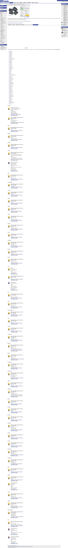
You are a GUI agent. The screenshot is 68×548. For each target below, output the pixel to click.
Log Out (63, 0)
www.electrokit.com (13, 488)
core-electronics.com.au (14, 113)
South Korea (11, 96)
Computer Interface (3, 21)
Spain (10, 97)
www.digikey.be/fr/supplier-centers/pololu (16, 139)
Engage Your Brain (3, 47)
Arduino (2, 20)
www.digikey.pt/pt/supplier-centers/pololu (16, 411)
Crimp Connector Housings (65, 28)
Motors (2, 35)
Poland (10, 87)
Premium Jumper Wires (65, 36)
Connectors (2, 22)
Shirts (1, 41)
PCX (22, 7)
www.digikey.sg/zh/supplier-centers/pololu (16, 429)
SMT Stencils (2, 9)
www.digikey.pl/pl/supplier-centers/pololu (16, 403)
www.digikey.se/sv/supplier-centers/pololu (16, 479)
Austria (10, 52)
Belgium (10, 53)
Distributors (23, 546)
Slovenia (10, 93)
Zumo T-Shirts (2, 42)
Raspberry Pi (2, 27)
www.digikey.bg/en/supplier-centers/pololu (16, 147)
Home (8, 546)
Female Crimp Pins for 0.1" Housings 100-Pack (65, 8)
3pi (1, 14)
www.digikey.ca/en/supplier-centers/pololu (16, 159)
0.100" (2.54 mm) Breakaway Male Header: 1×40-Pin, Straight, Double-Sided (66, 20)
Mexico (10, 81)
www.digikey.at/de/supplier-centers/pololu (16, 130)
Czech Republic (11, 58)
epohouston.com (13, 542)
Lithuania (10, 77)
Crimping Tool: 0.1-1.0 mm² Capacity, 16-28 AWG (66, 22)
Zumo (1, 17)
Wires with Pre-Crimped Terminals (66, 30)
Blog (12, 546)
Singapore (10, 91)
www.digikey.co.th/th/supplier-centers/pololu (17, 506)
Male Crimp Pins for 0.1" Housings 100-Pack (65, 10)
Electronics (1, 19)
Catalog (11, 2)
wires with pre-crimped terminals (23, 18)
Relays (2, 28)
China (10, 57)
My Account (60, 0)
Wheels (2, 40)
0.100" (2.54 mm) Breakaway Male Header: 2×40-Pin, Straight (66, 15)
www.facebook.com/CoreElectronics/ (16, 114)
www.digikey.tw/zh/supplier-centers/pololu (16, 497)
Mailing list (2, 45)
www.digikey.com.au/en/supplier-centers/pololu (17, 122)
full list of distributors (57, 49)
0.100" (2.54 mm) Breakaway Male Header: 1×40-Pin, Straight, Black (66, 12)
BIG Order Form (27, 546)
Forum (10, 546)
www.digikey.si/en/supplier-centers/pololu (16, 445)
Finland (10, 62)
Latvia (10, 76)
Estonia (10, 61)
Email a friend (12, 545)
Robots (1, 13)
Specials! (1, 12)
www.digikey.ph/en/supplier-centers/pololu (16, 395)
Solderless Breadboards (65, 34)
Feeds (15, 545)
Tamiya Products (3, 38)
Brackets (2, 32)
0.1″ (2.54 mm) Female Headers (65, 32)
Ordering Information (17, 546)
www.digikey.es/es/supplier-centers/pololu (16, 471)
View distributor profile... (14, 115)
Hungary (10, 68)
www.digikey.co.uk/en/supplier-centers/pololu (17, 516)
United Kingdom (11, 102)
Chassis (2, 33)
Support (14, 546)
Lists (21, 546)
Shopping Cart (65, 0)
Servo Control (2, 29)
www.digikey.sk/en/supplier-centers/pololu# (17, 437)
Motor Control (2, 25)
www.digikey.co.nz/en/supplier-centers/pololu (17, 377)
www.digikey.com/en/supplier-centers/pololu (17, 525)
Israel (10, 71)
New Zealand (11, 83)
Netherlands (11, 82)
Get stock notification (26, 8)
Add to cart (27, 15)
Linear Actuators (3, 34)
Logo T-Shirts (2, 43)
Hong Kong (10, 67)
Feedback (1, 5)
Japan (10, 73)
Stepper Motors (2, 37)
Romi (1, 16)
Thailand (10, 101)
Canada (10, 56)
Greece (10, 66)
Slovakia (10, 92)
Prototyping (2, 26)
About (29, 546)
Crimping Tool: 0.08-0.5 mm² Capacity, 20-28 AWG (65, 25)
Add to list (28, 16)
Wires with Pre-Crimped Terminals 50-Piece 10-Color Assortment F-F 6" (66, 6)
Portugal (10, 88)
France (10, 63)
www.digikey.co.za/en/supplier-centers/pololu (17, 454)
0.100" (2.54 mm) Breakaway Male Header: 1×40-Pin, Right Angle (66, 17)
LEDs (1, 24)
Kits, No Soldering (3, 18)
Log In (58, 0)
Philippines (10, 86)
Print (9, 545)
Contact (32, 546)
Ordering (24, 2)
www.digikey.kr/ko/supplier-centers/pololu (16, 463)
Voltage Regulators (3, 30)
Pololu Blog (2, 46)
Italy (9, 72)
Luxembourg (11, 78)
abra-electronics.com (14, 533)
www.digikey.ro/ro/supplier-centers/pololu (16, 419)
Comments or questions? (3, 6)
